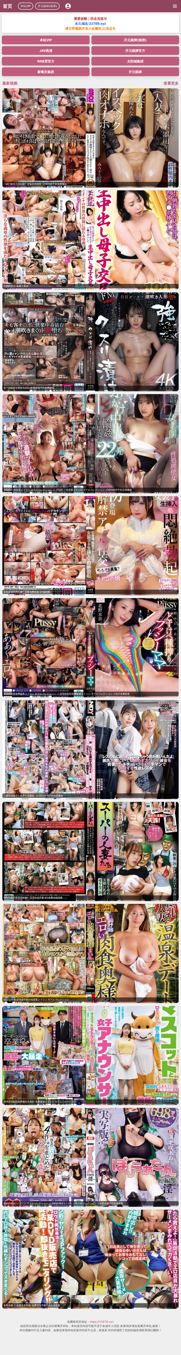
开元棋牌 (135, 72)
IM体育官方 (45, 61)
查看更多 (171, 83)
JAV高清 (45, 51)
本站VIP (26, 6)
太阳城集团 (135, 61)
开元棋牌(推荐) (47, 6)
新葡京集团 (45, 72)
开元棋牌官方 (135, 51)
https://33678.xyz (102, 1321)
